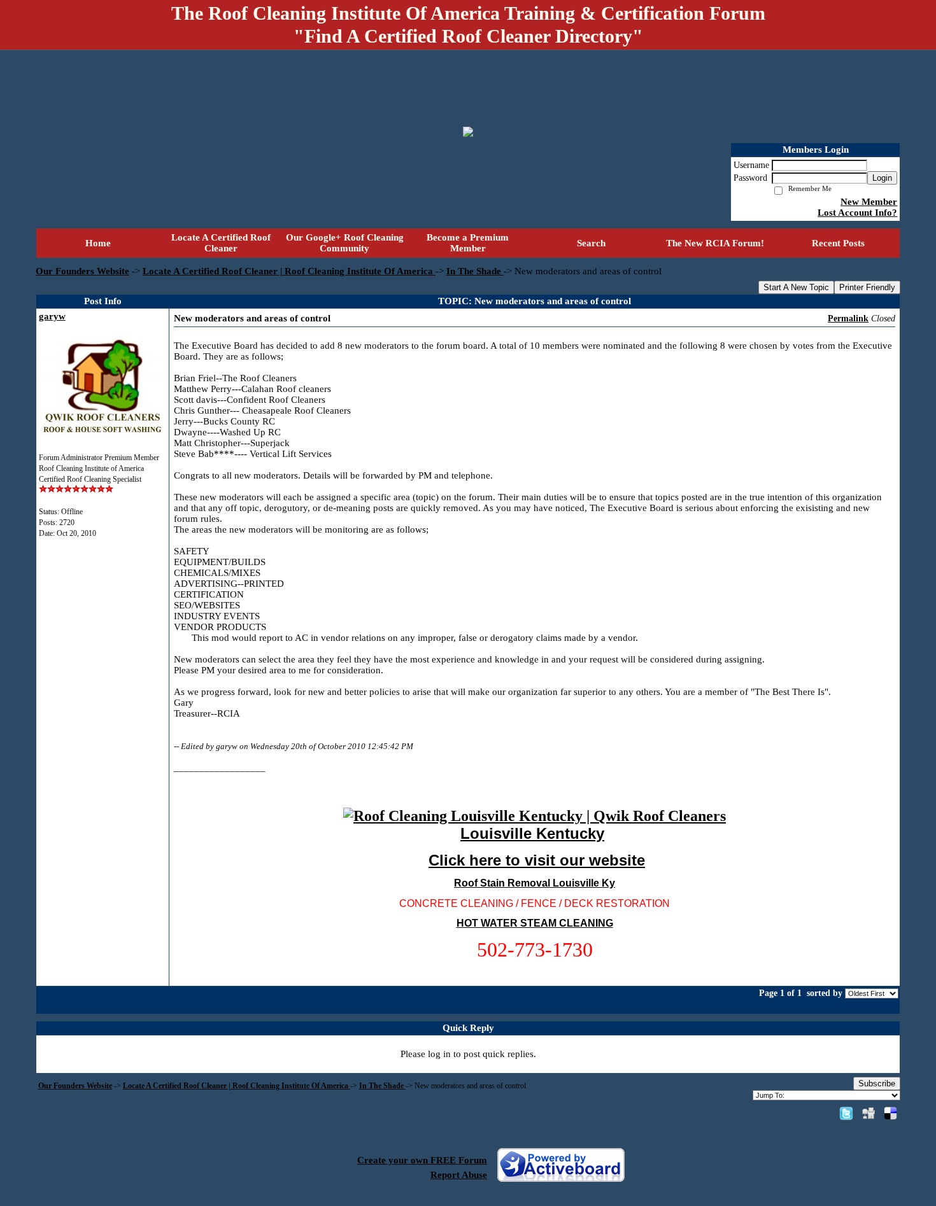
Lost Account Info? (857, 212)
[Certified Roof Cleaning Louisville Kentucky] (534, 816)
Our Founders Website (82, 271)
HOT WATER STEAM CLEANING (535, 923)
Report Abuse (458, 1175)
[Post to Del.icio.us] (890, 1113)
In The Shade (475, 271)
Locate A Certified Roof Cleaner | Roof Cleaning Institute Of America (289, 271)
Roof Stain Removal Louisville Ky (534, 883)
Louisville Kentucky (532, 833)
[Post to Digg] (868, 1113)
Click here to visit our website (537, 860)
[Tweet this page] (846, 1113)
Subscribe (876, 1083)
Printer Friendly (867, 287)
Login (882, 178)
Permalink (848, 318)
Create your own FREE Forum (422, 1160)
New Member (868, 202)
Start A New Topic (796, 287)
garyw (52, 316)
